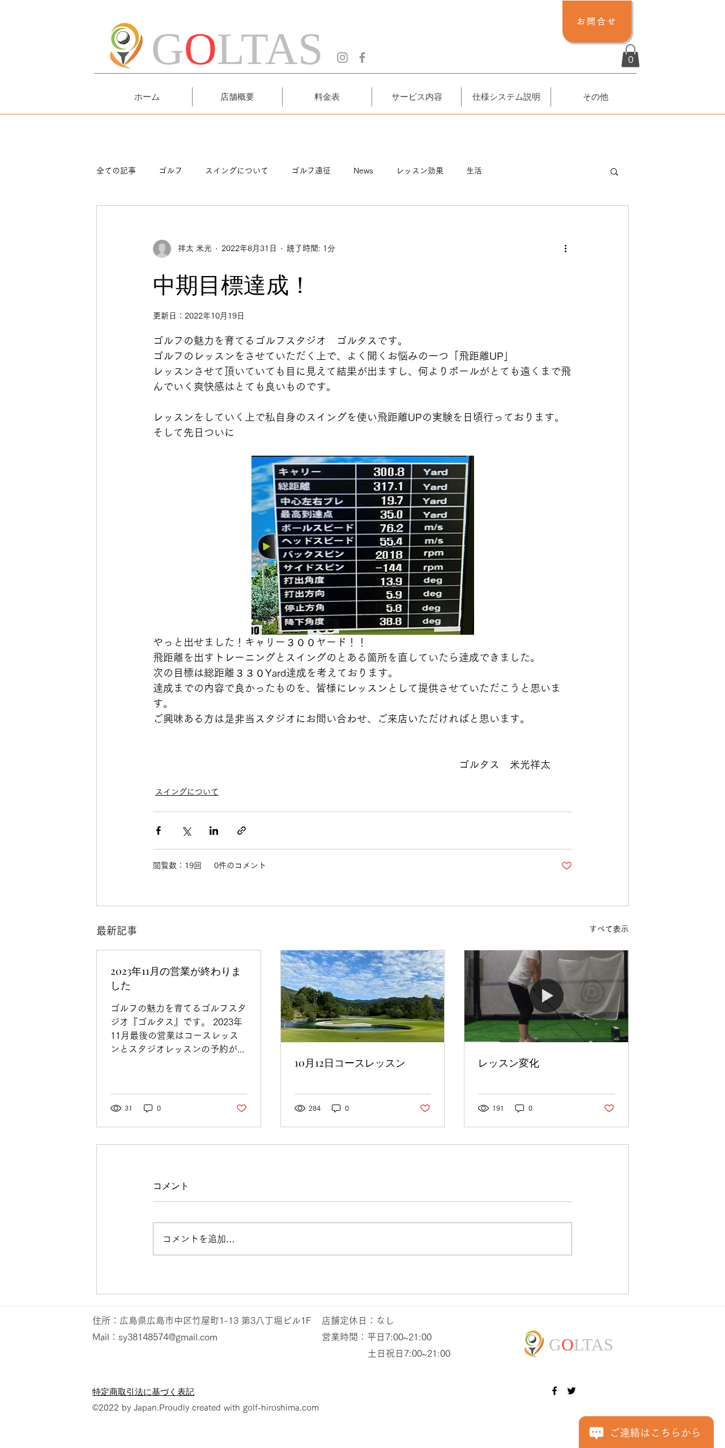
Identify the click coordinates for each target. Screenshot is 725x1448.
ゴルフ (170, 171)
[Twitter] (571, 1390)
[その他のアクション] (565, 249)
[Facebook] (362, 57)
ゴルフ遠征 (311, 171)
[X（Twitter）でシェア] (186, 830)
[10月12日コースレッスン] (363, 996)
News (363, 171)
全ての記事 (116, 171)
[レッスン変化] (546, 996)
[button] (630, 55)
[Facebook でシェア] (158, 830)
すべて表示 (609, 929)
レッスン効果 (419, 171)
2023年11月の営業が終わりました (175, 978)
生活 (474, 171)
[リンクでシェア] (241, 830)
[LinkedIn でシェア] (213, 830)
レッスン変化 (508, 1062)
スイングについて (236, 171)
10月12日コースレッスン (350, 1062)
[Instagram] (342, 57)
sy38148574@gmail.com (168, 1336)
